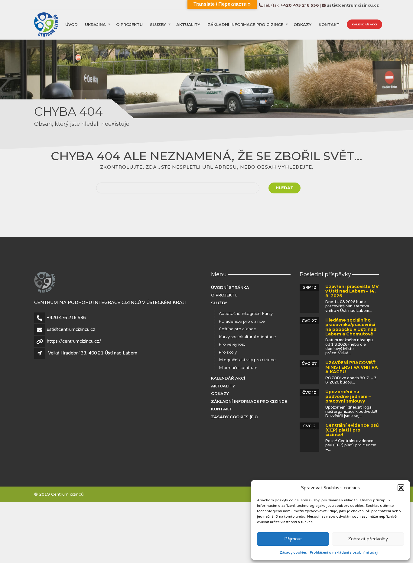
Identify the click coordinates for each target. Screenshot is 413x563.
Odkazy (302, 24)
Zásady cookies (293, 552)
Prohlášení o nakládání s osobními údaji (344, 552)
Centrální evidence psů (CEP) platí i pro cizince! (352, 429)
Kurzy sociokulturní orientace (247, 336)
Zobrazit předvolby (368, 539)
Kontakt (329, 24)
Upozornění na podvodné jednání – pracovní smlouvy (348, 396)
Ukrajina (95, 24)
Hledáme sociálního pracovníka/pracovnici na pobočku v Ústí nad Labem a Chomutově (350, 327)
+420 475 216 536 (66, 317)
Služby (158, 24)
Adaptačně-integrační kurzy (246, 313)
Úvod (71, 24)
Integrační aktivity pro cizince (247, 359)
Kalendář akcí (364, 24)
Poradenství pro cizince (242, 321)
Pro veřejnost (232, 344)
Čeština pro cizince (237, 328)
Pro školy (228, 352)
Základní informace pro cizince (245, 24)
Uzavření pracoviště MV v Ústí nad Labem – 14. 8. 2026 (352, 291)
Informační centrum (238, 367)
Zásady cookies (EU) (234, 416)
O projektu (129, 24)
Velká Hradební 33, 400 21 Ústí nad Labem (92, 353)
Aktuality (188, 24)
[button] (401, 488)
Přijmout (293, 539)
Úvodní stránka (230, 287)
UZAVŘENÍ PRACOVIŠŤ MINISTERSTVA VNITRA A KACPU (351, 367)
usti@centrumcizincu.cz (71, 329)
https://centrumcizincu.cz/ (74, 341)
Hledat (284, 187)
